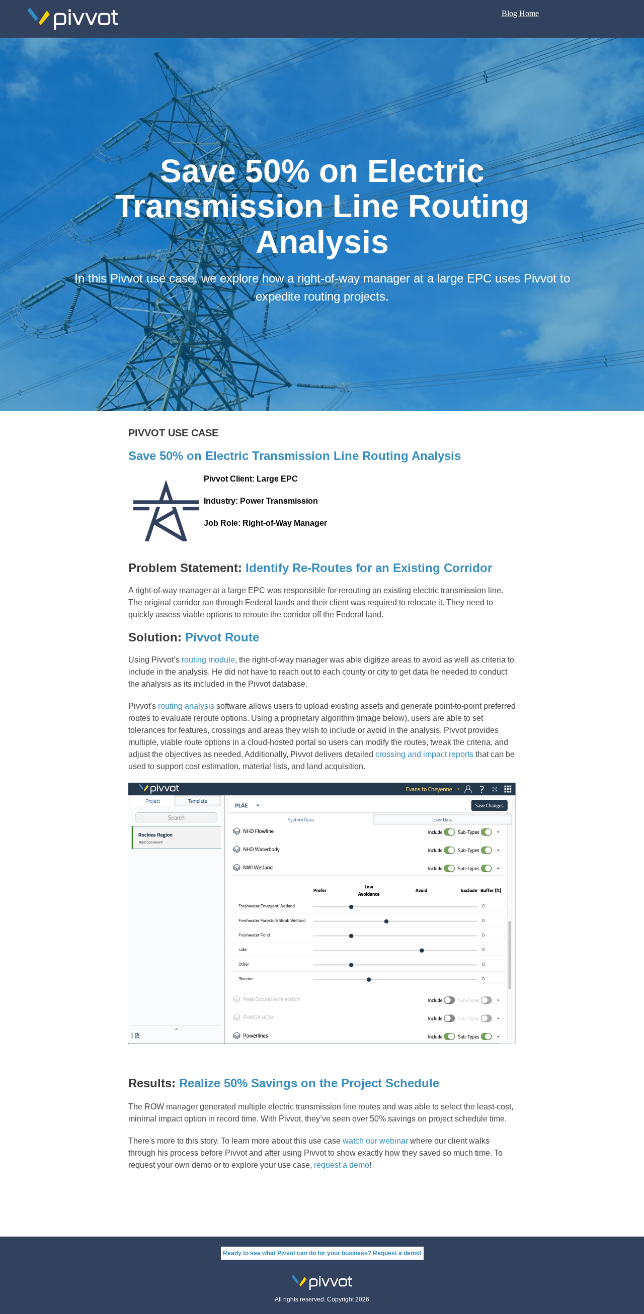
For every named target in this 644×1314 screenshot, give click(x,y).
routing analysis (187, 706)
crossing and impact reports (424, 754)
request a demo (341, 1165)
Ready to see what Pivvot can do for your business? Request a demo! (322, 1253)
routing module (208, 659)
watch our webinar (375, 1141)
